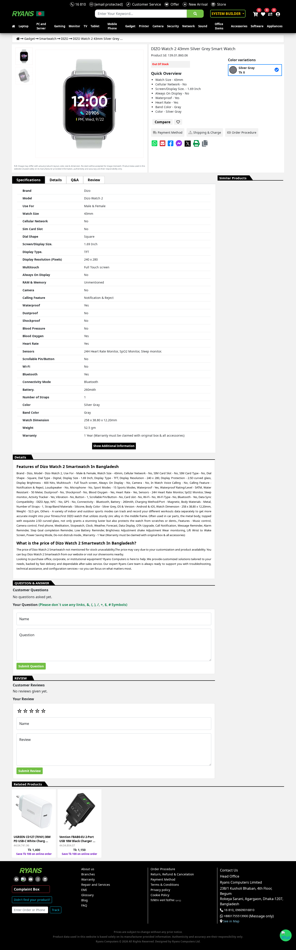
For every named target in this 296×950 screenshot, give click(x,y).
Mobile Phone (112, 26)
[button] (205, 143)
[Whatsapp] (154, 143)
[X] (188, 143)
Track (55, 910)
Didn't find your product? (32, 900)
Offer (174, 4)
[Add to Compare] (50, 805)
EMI (84, 889)
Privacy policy (160, 889)
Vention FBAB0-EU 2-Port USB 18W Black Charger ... (77, 839)
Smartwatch (48, 39)
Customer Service (145, 4)
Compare (162, 122)
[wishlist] (262, 13)
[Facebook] (170, 143)
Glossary (87, 895)
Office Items (219, 26)
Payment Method (163, 879)
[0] (269, 13)
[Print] (196, 143)
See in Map (231, 921)
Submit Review (29, 771)
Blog (84, 900)
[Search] (195, 14)
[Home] (18, 39)
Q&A (75, 180)
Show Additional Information (114, 446)
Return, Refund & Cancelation (172, 874)
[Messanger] (179, 143)
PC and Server (41, 26)
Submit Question (31, 666)
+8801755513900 (236, 916)
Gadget (130, 26)
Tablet (95, 26)
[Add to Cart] (50, 798)
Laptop (23, 26)
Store (220, 4)
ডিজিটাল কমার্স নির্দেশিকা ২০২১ (166, 900)
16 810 (80, 4)
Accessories (239, 26)
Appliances (274, 26)
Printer (144, 26)
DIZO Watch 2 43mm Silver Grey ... (98, 39)
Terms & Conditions (165, 884)
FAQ (84, 905)
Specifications (28, 180)
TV (85, 26)
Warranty (88, 879)
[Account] (276, 13)
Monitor (74, 26)
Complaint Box (26, 889)
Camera (158, 26)
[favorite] (178, 122)
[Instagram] (38, 879)
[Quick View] (50, 821)
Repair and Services (95, 884)
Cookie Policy (160, 895)
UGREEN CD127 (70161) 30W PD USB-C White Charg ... (32, 839)
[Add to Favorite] (50, 813)
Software (257, 26)
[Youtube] (30, 879)
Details (56, 180)
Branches (88, 874)
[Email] (162, 143)
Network (188, 26)
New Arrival (197, 4)
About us (87, 869)
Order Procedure (163, 869)
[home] (14, 26)
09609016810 (244, 910)
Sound (202, 26)
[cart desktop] (255, 13)
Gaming (59, 26)
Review (94, 180)
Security (173, 26)
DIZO (64, 39)
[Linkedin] (45, 879)
